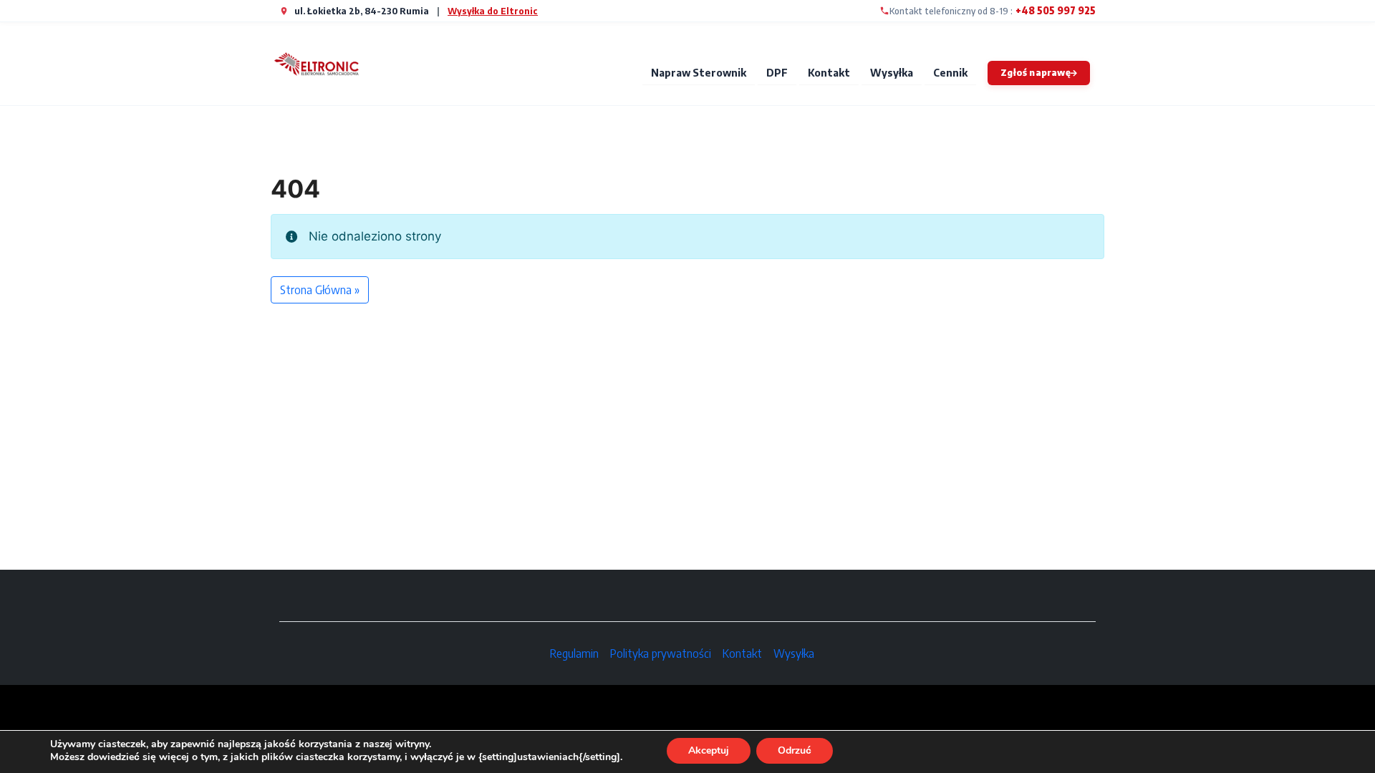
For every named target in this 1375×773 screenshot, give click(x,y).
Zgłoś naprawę (1035, 72)
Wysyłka (891, 72)
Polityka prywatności (660, 653)
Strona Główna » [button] (320, 290)
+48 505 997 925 (1055, 10)
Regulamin (574, 653)
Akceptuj (708, 750)
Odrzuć (794, 750)
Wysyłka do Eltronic (493, 10)
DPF (777, 72)
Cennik (950, 72)
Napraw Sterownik (698, 72)
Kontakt (829, 72)
